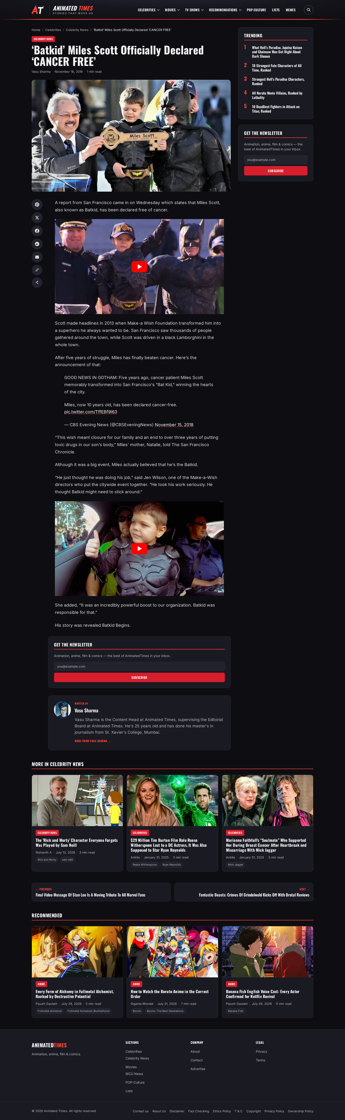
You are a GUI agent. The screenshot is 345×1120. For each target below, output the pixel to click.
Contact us (141, 1111)
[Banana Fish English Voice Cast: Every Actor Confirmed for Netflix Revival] (267, 951)
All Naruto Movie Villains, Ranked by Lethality (277, 95)
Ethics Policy (222, 1111)
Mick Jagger (235, 864)
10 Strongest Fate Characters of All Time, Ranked (277, 67)
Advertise (198, 1069)
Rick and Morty (47, 859)
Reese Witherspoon (145, 864)
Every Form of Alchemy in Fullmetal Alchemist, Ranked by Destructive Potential (75, 993)
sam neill (67, 859)
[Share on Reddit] (37, 244)
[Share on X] (37, 217)
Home (36, 30)
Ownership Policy (300, 1111)
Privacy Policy (274, 1111)
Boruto (137, 1011)
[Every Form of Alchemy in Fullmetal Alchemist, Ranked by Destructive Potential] (77, 951)
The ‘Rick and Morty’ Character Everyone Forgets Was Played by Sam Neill (77, 842)
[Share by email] (37, 257)
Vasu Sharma (41, 71)
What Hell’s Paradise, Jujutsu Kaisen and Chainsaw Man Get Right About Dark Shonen (277, 51)
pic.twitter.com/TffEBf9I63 (90, 411)
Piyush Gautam (46, 1004)
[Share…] (37, 282)
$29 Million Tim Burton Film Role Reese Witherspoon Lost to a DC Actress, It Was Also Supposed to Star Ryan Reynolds (169, 845)
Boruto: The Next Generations (165, 1011)
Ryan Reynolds (172, 864)
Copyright (253, 1111)
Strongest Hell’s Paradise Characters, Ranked (278, 81)
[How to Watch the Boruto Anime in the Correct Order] (172, 951)
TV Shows (192, 9)
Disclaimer (177, 1111)
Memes (291, 9)
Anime (41, 984)
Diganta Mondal (142, 1004)
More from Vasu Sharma (93, 741)
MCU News (134, 1073)
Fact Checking (198, 1111)
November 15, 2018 (174, 424)
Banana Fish (235, 1011)
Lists (276, 9)
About (195, 1051)
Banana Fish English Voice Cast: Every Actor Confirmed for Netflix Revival (263, 993)
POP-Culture (256, 9)
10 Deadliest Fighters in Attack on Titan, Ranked (275, 108)
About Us (159, 1111)
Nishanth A (44, 852)
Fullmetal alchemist (50, 1011)
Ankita (135, 857)
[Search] (308, 10)
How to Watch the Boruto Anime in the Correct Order (170, 993)
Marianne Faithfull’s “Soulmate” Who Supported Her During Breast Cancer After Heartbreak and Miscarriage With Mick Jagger (266, 845)
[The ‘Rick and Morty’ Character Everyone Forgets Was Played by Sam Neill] (77, 800)
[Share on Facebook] (37, 230)
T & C (239, 1111)
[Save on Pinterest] (37, 204)
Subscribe (139, 677)
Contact (197, 1060)
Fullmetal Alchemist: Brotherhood (88, 1011)
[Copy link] (37, 270)
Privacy (261, 1051)
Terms (260, 1060)
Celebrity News (77, 30)
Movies (170, 9)
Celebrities (147, 9)
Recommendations (223, 9)
